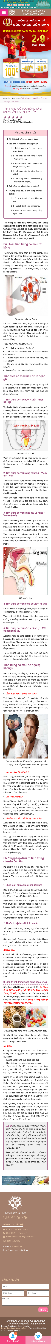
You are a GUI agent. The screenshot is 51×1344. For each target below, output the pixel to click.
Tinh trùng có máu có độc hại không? (24, 186)
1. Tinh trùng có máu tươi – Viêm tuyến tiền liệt (27, 149)
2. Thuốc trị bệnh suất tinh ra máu (26, 206)
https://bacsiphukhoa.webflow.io (14, 1328)
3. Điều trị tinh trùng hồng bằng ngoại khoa (27, 212)
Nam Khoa (16, 98)
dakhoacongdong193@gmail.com (20, 1236)
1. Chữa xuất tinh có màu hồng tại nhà (27, 200)
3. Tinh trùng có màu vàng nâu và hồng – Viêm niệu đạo (27, 165)
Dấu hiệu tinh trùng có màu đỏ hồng (23, 139)
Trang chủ (6, 98)
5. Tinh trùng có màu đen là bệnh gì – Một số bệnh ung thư (27, 180)
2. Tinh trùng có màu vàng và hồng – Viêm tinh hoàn (27, 157)
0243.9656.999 (12, 1233)
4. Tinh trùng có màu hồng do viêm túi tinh (27, 172)
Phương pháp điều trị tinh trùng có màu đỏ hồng (25, 192)
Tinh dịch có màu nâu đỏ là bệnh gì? (23, 144)
